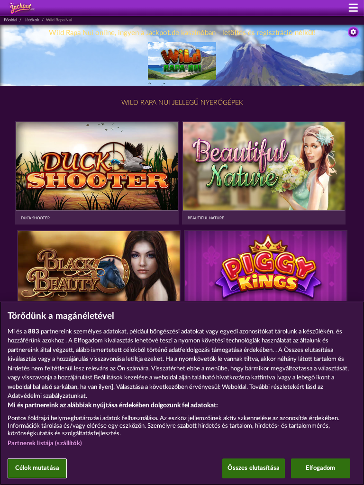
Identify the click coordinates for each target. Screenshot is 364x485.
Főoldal (10, 20)
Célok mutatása (37, 468)
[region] (182, 393)
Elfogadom (320, 468)
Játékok (32, 20)
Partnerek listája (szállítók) (45, 443)
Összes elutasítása (254, 468)
